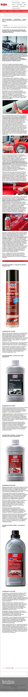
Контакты (22, 685)
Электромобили (15, 6)
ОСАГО (13, 4)
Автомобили (4, 11)
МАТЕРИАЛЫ (17, 19)
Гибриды (23, 2)
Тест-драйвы (19, 4)
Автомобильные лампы (7, 690)
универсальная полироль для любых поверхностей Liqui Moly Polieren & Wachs (14, 199)
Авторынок (22, 6)
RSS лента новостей (9, 685)
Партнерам (14, 686)
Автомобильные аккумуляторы (19, 690)
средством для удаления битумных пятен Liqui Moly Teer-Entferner (14, 117)
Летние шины (23, 689)
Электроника (17, 11)
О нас (17, 685)
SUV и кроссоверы (16, 2)
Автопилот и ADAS (16, 8)
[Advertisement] (14, 652)
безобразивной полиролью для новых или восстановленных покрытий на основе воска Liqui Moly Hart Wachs (14, 162)
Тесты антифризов (15, 689)
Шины (25, 4)
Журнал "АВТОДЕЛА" (7, 19)
